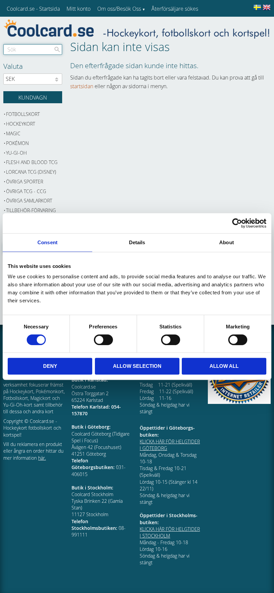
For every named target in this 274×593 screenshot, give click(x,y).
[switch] (103, 339)
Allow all (224, 366)
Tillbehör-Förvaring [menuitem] (31, 210)
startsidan (81, 86)
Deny (50, 366)
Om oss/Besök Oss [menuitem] (119, 8)
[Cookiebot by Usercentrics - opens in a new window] (237, 223)
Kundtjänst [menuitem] (163, 26)
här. (42, 458)
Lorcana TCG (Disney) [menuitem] (31, 172)
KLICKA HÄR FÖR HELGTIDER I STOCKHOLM (170, 532)
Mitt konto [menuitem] (78, 8)
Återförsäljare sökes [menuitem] (174, 8)
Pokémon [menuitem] (17, 143)
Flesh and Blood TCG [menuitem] (31, 162)
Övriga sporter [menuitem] (24, 181)
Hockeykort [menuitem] (20, 124)
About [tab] (226, 242)
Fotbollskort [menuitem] (23, 114)
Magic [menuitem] (13, 133)
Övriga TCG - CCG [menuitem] (26, 191)
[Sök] (57, 49)
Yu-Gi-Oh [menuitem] (16, 153)
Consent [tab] (47, 242)
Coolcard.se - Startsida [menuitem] (33, 8)
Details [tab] (137, 242)
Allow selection (137, 366)
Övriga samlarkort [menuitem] (29, 200)
